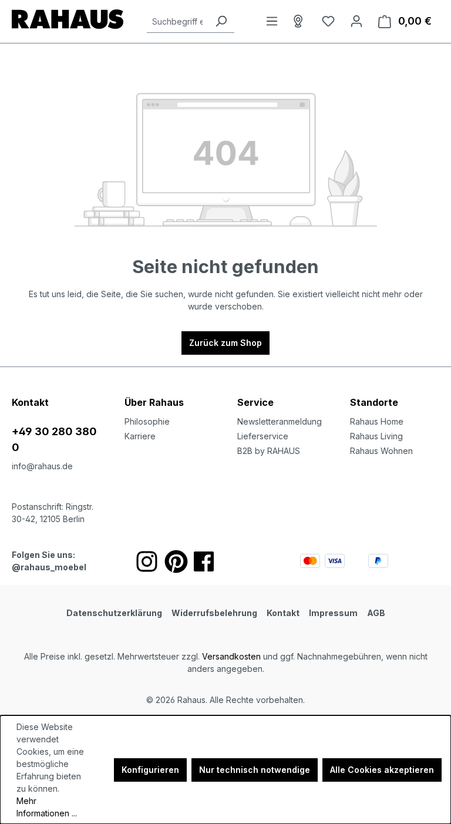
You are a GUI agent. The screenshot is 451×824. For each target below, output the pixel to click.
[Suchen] (220, 21)
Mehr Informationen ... (46, 807)
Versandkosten (231, 656)
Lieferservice (262, 436)
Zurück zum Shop (225, 343)
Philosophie (147, 421)
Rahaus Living (376, 436)
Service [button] (255, 402)
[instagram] (147, 561)
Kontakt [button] (30, 402)
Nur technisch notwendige (254, 770)
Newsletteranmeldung (279, 421)
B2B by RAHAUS (268, 451)
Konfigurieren (150, 770)
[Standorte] (300, 21)
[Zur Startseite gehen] (67, 19)
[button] (394, 390)
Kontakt (283, 613)
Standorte (374, 402)
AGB (376, 613)
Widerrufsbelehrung (214, 613)
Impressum (333, 613)
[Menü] (272, 21)
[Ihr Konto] (356, 21)
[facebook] (204, 561)
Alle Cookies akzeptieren (382, 770)
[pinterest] (176, 561)
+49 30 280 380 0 (54, 439)
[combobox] (177, 21)
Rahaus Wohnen (381, 451)
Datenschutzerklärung (114, 613)
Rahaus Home (376, 421)
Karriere (140, 436)
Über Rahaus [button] (154, 402)
